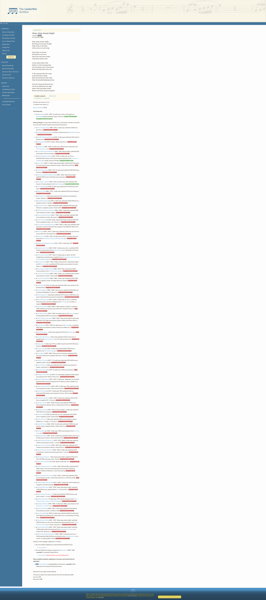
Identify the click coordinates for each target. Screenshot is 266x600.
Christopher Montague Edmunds (46, 224)
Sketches (70, 332)
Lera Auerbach (41, 142)
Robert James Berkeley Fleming (45, 243)
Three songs (43, 264)
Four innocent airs (41, 149)
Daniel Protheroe (42, 424)
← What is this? (51, 96)
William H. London (42, 360)
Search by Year (6, 75)
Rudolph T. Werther (42, 503)
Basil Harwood (41, 325)
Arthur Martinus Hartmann (44, 318)
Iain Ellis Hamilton (42, 306)
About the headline (38, 107)
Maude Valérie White (43, 520)
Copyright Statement (8, 101)
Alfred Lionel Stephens (43, 457)
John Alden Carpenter (43, 181)
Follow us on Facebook (11, 108)
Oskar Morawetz (41, 391)
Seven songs (72, 313)
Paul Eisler (40, 231)
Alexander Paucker (42, 409)
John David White (42, 513)
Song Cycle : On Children (42, 506)
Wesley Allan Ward (42, 499)
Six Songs (67, 325)
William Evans (63, 550)
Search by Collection (8, 78)
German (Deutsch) (44, 564)
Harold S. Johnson (42, 332)
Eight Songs (58, 184)
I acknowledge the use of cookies (169, 597)
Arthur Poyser (41, 419)
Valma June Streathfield (43, 461)
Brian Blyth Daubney (43, 200)
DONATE (11, 57)
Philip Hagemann (42, 294)
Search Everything (7, 65)
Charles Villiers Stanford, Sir (45, 450)
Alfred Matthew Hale (43, 299)
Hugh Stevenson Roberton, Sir (45, 440)
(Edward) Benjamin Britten (44, 156)
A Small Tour (6, 47)
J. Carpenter (46, 98)
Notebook (39, 116)
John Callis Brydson (42, 170)
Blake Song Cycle (72, 132)
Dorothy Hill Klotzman (43, 337)
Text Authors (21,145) (8, 38)
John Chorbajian (41, 186)
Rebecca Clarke (41, 191)
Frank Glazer (40, 285)
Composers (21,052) (8, 35)
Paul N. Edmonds (41, 220)
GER (42, 37)
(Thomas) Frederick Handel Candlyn (47, 175)
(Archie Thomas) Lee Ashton (44, 137)
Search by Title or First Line (10, 71)
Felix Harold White (42, 508)
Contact (133, 589)
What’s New (5, 44)
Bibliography (6, 95)
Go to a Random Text (8, 41)
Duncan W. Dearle (42, 205)
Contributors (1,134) (8, 89)
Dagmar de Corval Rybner (44, 445)
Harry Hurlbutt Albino (43, 127)
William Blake (41, 114)
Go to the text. (42, 547)
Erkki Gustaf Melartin (43, 379)
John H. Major (41, 365)
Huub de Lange (41, 348)
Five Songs (64, 301)
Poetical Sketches (49, 339)
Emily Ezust (5, 86)
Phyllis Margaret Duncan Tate (45, 466)
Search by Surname (8, 68)
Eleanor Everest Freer (43, 248)
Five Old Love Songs (54, 271)
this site (101, 597)
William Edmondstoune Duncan (46, 210)
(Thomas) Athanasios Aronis (45, 132)
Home (4, 32)
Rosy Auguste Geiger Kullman (45, 269)
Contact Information (8, 92)
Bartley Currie (41, 196)
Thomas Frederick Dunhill (44, 215)
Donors (4, 53)
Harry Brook (40, 163)
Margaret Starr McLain (43, 374)
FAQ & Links (5, 50)
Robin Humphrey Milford (44, 386)
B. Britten (38, 98)
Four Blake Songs (49, 350)
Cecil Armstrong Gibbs (43, 273)
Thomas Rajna (41, 431)
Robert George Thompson (44, 494)
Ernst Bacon (40, 146)
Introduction (10, 32)
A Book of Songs (58, 250)
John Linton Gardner (42, 255)
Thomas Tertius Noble (43, 398)
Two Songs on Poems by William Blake (53, 238)
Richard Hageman (42, 290)
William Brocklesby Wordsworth (46, 534)
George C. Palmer (42, 402)
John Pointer (40, 414)
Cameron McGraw (42, 370)
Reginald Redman (42, 435)
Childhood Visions (70, 536)
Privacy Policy (6, 104)
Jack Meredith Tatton (43, 487)
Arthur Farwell (41, 236)
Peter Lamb (40, 344)
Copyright (133, 591)
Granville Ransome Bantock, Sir (45, 151)
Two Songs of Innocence (66, 529)
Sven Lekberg (40, 353)
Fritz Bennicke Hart (42, 313)
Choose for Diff (37, 30)
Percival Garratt (41, 262)
